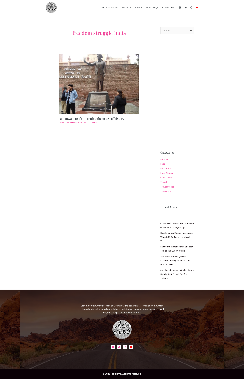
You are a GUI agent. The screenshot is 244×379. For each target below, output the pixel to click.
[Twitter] (186, 7)
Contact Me (168, 7)
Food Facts (165, 168)
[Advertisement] (177, 92)
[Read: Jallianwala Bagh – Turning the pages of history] (99, 83)
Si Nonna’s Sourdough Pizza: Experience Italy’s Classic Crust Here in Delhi (175, 260)
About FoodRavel (109, 7)
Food (137, 7)
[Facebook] (180, 7)
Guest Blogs (152, 7)
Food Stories (166, 173)
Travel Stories (70, 122)
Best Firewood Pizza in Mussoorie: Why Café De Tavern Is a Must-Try (176, 237)
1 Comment (92, 122)
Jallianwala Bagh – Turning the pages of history (91, 119)
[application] (129, 7)
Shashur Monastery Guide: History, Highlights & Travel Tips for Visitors (177, 274)
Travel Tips (165, 191)
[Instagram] (191, 7)
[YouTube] (197, 7)
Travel (125, 7)
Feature (164, 159)
